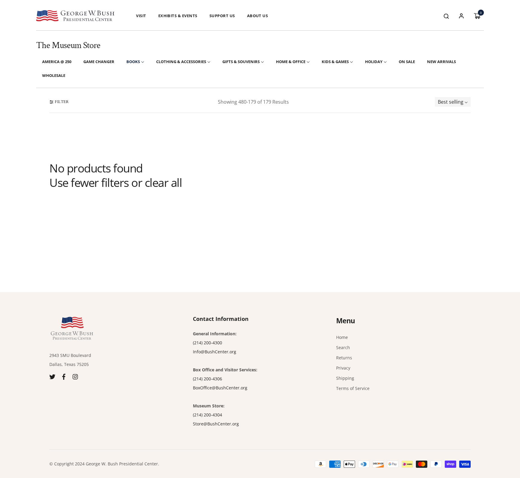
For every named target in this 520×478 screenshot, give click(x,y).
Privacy (343, 368)
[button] (446, 15)
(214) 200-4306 (207, 379)
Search (343, 347)
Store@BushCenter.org (216, 424)
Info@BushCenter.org (214, 352)
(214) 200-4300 (207, 343)
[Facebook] (64, 376)
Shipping (345, 378)
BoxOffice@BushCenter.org (220, 388)
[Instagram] (75, 376)
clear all (163, 182)
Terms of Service (353, 388)
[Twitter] (52, 376)
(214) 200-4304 (207, 415)
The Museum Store (68, 45)
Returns (344, 358)
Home (342, 337)
